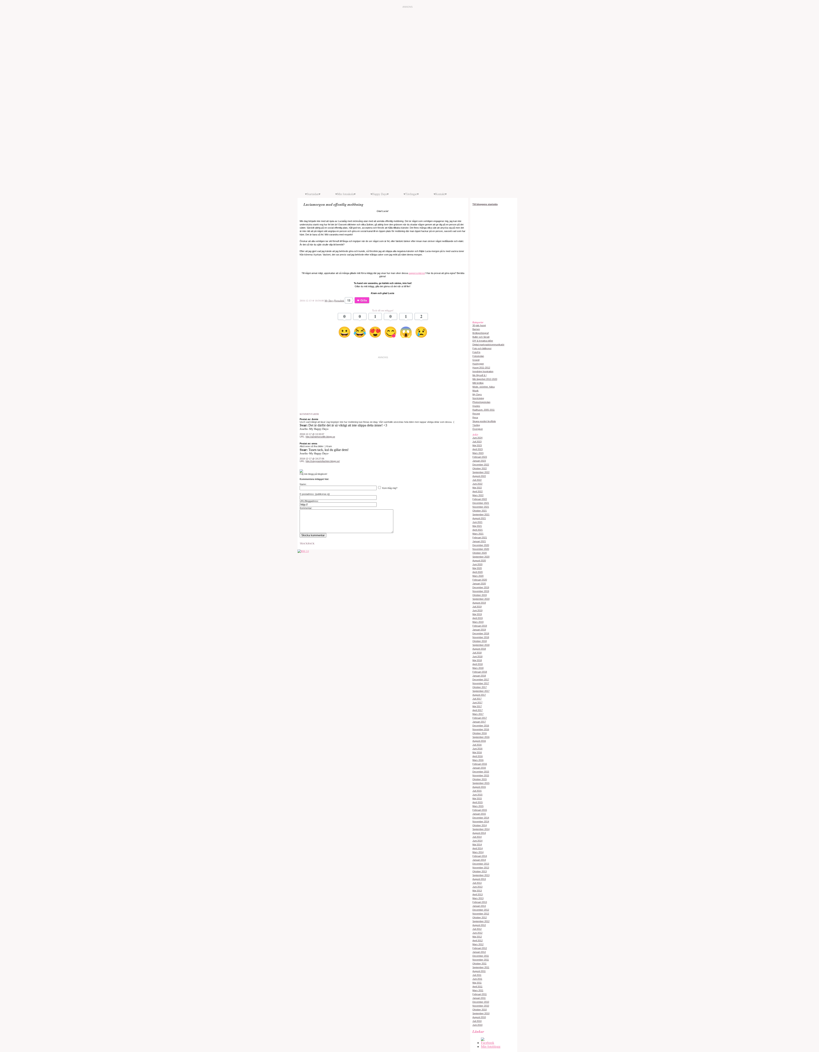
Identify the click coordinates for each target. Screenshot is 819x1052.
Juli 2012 (477, 929)
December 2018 (480, 633)
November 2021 (480, 507)
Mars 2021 (478, 533)
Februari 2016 (479, 764)
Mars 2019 (478, 622)
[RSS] (303, 551)
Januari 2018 (479, 675)
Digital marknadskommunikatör (488, 344)
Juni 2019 (477, 610)
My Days (329, 300)
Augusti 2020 (479, 560)
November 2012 (480, 913)
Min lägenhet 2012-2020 (484, 379)
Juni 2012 (477, 933)
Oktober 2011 (479, 963)
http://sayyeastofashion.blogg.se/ (323, 461)
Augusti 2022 (479, 476)
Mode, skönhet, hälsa (483, 386)
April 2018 (477, 664)
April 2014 (477, 848)
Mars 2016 (478, 760)
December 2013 (480, 863)
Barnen (476, 329)
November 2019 (480, 591)
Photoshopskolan (481, 402)
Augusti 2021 (479, 518)
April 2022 (477, 491)
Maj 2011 (477, 982)
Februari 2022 (479, 499)
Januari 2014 (479, 860)
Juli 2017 (477, 698)
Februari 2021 (479, 537)
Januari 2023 (479, 460)
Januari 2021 (479, 541)
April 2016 (477, 756)
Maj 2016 (477, 752)
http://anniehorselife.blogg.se (320, 436)
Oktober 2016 (479, 733)
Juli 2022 (477, 480)
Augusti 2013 (479, 879)
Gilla (363, 300)
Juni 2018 (477, 656)
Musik (475, 390)
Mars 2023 (478, 453)
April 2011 (477, 986)
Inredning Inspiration (482, 371)
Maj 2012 (477, 936)
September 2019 (480, 599)
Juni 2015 (477, 794)
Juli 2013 (477, 883)
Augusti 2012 (479, 925)
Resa (475, 417)
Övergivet (477, 429)
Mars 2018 (478, 668)
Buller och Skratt (480, 337)
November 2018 (480, 637)
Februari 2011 (479, 994)
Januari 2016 (479, 768)
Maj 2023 (477, 445)
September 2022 (480, 472)
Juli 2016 (477, 744)
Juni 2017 (477, 702)
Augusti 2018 (479, 649)
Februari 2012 (479, 948)
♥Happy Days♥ (379, 194)
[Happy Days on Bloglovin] (301, 472)
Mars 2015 (478, 806)
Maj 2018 (477, 660)
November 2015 (480, 775)
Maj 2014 (477, 844)
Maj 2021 (477, 526)
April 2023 (477, 449)
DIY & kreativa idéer (482, 340)
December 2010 (480, 1002)
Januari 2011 (479, 998)
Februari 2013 (479, 902)
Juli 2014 (477, 837)
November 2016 (480, 729)
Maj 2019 (477, 614)
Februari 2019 (479, 626)
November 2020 (480, 549)
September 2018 (480, 645)
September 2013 (480, 875)
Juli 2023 (477, 441)
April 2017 (477, 710)
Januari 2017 (479, 721)
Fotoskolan (478, 356)
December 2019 (480, 587)
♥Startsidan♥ (312, 194)
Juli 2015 (477, 791)
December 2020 (480, 545)
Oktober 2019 (479, 595)
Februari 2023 (479, 457)
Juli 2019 (477, 606)
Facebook (487, 1043)
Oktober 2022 (479, 468)
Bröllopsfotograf (480, 333)
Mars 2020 (478, 576)
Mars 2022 (478, 495)
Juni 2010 (477, 1025)
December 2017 (480, 679)
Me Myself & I (479, 375)
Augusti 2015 (479, 787)
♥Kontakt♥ (440, 194)
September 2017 (480, 691)
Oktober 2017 (479, 687)
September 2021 (480, 514)
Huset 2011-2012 (481, 367)
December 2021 (480, 503)
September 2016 (480, 737)
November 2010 (480, 1005)
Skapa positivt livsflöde (484, 421)
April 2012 (477, 940)
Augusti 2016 (479, 741)
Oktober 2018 (479, 641)
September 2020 (480, 556)
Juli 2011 (476, 975)
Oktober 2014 (479, 825)
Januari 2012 (479, 952)
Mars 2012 (478, 944)
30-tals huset (479, 325)
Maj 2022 (477, 487)
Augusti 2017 (479, 695)
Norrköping (478, 398)
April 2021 (477, 530)
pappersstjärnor (417, 273)
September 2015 (480, 783)
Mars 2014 (478, 852)
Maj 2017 (477, 706)
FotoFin (476, 352)
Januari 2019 (479, 629)
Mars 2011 (477, 990)
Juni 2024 (477, 437)
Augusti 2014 (479, 833)
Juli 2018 (477, 652)
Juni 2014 (477, 840)
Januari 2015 (479, 814)
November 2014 (480, 821)
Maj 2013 (477, 890)
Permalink (339, 300)
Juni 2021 (477, 522)
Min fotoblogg (490, 1046)
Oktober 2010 (479, 1009)
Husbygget (478, 363)
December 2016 (480, 725)
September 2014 (480, 829)
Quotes (476, 406)
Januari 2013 (479, 906)
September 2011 (480, 967)
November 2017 (480, 683)
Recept (476, 413)
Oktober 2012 (479, 917)
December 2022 (480, 464)
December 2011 (480, 956)
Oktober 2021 (479, 510)
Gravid (475, 360)
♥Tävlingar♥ (411, 194)
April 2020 (477, 572)
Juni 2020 (477, 564)
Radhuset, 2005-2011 (483, 410)
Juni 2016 (477, 748)
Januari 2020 (479, 583)
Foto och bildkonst (481, 348)
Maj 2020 (477, 568)
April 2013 (477, 894)
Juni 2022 (477, 484)
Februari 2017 (479, 718)
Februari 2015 (479, 810)
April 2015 (477, 802)
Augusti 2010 (479, 1017)
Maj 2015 (477, 798)
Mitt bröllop (478, 383)
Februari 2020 (479, 579)
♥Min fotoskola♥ (345, 194)
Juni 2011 (477, 979)
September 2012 (480, 921)
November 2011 (480, 959)
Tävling (476, 425)
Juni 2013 (477, 886)
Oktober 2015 (479, 779)
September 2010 (480, 1013)
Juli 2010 (477, 1021)
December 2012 (480, 910)
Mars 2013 (478, 898)
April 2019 (477, 618)
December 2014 (480, 817)
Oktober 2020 (479, 553)
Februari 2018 (479, 672)
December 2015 (480, 771)
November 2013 (480, 867)
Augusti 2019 (479, 602)
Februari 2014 (479, 856)
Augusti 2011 (479, 971)
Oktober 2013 (479, 871)
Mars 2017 (478, 714)
